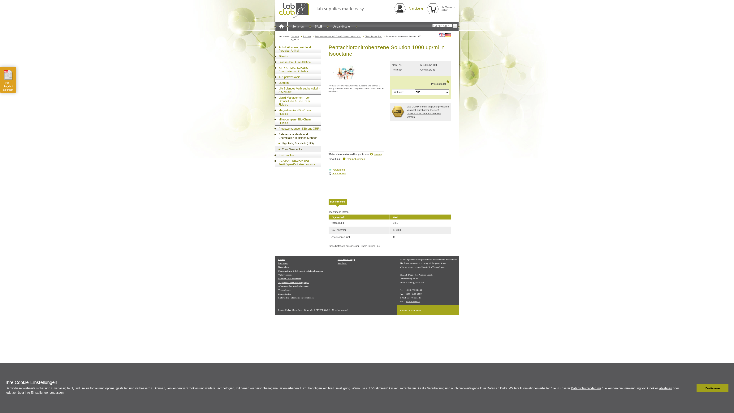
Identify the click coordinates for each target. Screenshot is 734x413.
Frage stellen (339, 173)
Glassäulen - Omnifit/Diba (294, 62)
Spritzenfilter (286, 155)
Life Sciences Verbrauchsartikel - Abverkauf (299, 90)
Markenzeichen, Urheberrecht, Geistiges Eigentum (300, 271)
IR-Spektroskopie (289, 77)
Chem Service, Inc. (373, 36)
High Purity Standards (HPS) (298, 143)
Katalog (378, 154)
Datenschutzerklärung (586, 388)
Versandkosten (342, 26)
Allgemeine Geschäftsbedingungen (293, 282)
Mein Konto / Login (346, 259)
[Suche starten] (455, 26)
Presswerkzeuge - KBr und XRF (298, 128)
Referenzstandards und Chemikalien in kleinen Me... (338, 36)
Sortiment (298, 26)
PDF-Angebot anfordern (8, 86)
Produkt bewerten (356, 159)
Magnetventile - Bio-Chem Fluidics (294, 112)
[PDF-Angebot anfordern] (8, 75)
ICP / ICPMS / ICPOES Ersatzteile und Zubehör (293, 69)
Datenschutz (283, 267)
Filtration (283, 56)
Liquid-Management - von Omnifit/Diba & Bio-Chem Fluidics (294, 101)
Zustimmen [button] (712, 388)
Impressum (283, 263)
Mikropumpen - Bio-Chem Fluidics (294, 121)
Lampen (283, 82)
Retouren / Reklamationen (289, 278)
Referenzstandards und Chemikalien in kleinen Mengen (297, 136)
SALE (318, 26)
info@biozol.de (414, 298)
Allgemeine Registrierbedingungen (293, 286)
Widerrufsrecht (284, 275)
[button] (692, 388)
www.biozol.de (413, 301)
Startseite (295, 36)
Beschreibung (337, 201)
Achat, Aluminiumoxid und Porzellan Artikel (294, 49)
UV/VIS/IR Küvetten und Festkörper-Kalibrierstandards (297, 162)
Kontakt (281, 259)
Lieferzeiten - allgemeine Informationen (296, 298)
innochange (416, 310)
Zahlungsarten (284, 294)
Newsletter (342, 263)
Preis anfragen (439, 84)
